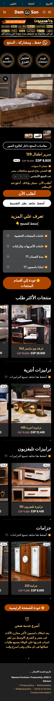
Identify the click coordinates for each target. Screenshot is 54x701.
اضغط (36, 3)
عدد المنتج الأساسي (41, 176)
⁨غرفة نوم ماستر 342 (31, 348)
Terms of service (42, 688)
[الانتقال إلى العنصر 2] (38, 136)
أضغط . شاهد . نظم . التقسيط (27, 203)
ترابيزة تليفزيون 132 (31, 506)
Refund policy (44, 685)
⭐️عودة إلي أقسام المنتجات (27, 283)
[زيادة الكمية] (15, 177)
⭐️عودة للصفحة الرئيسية (27, 608)
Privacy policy (27, 685)
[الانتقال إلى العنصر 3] (29, 136)
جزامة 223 (31, 585)
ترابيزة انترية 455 (31, 427)
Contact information (41, 692)
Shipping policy (23, 688)
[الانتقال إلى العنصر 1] (47, 134)
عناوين (17, 3)
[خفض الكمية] (26, 177)
